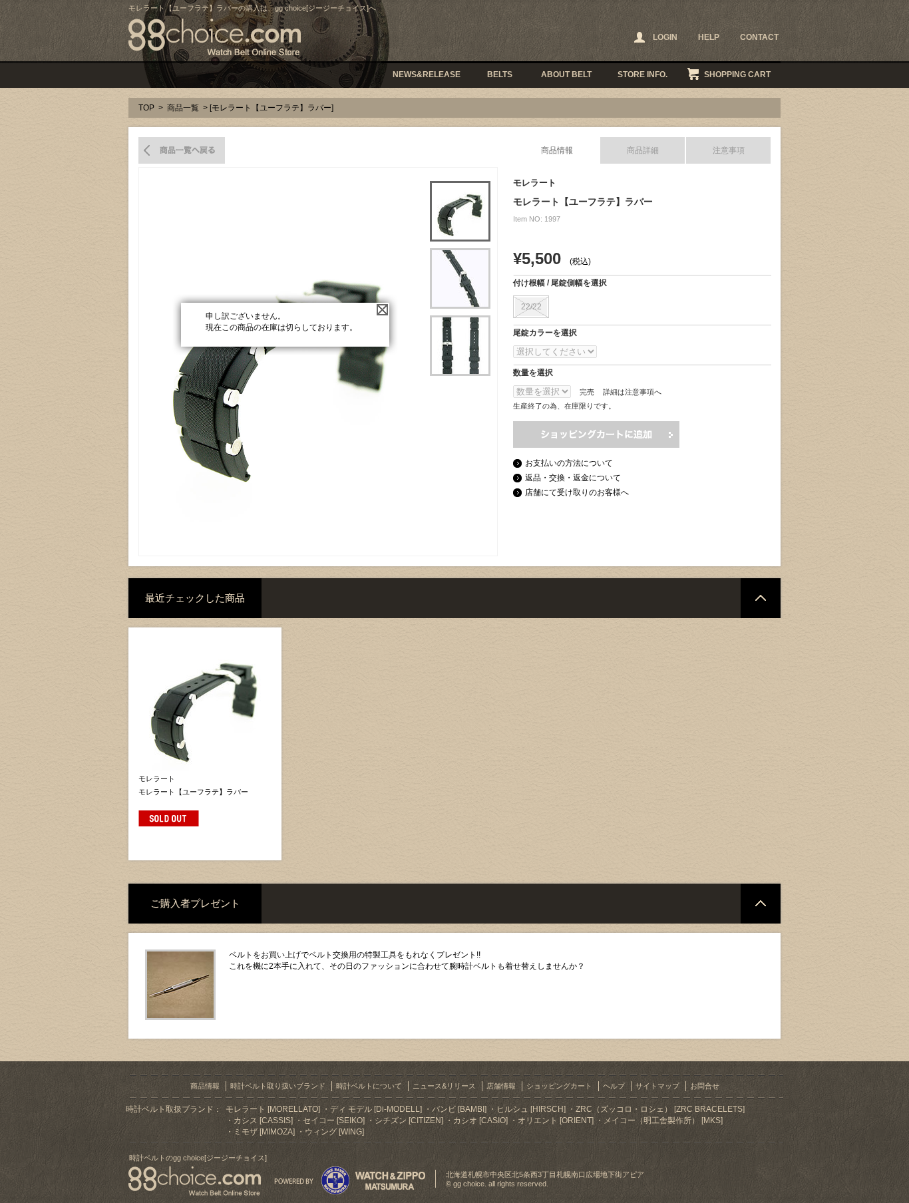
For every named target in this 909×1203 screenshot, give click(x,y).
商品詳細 (643, 150)
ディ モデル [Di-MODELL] (376, 1109)
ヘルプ (614, 1086)
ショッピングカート (559, 1086)
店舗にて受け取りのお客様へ (577, 492)
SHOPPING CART (737, 74)
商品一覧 (183, 107)
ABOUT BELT (566, 74)
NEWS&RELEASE (426, 74)
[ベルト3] (460, 345)
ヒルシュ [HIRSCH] (531, 1109)
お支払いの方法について (569, 463)
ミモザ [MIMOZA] (264, 1131)
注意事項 (729, 150)
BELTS (499, 74)
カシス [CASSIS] (263, 1120)
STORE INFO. (642, 74)
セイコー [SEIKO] (334, 1120)
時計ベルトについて (369, 1086)
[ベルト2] (460, 278)
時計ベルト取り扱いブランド (277, 1086)
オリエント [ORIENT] (556, 1120)
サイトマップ (657, 1086)
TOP (146, 107)
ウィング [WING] (334, 1131)
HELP (708, 37)
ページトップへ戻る (761, 598)
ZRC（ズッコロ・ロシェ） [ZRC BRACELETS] (660, 1109)
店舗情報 (501, 1086)
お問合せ (704, 1086)
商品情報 (557, 150)
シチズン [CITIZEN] (409, 1120)
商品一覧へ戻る (181, 150)
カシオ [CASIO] (480, 1120)
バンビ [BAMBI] (459, 1109)
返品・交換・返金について (573, 477)
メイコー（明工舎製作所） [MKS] (663, 1120)
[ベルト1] (460, 211)
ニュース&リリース (444, 1086)
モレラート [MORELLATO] (273, 1109)
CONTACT (759, 37)
